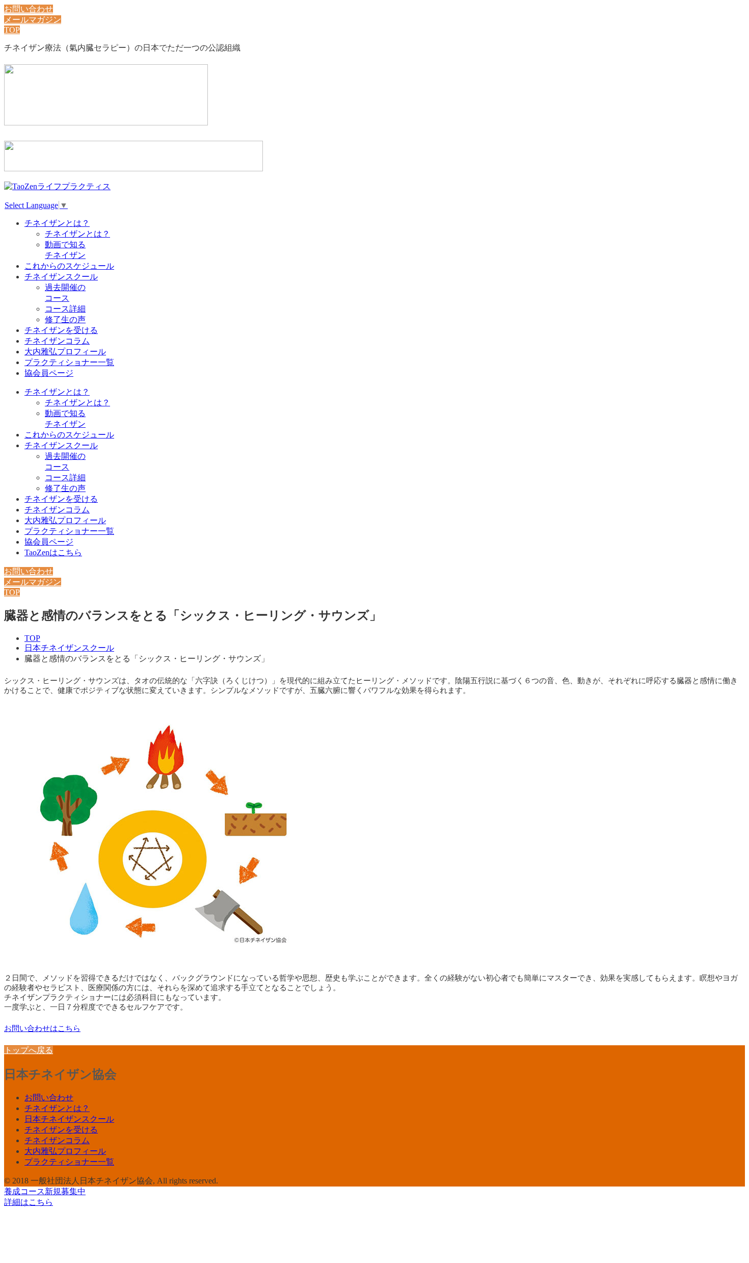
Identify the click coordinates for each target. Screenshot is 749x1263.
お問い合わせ (28, 9)
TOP (12, 29)
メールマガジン (32, 19)
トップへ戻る (28, 1050)
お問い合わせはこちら (42, 1028)
